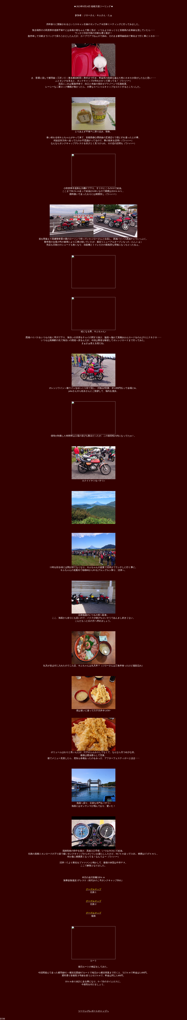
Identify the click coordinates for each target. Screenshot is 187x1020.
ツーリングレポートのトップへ (93, 1011)
